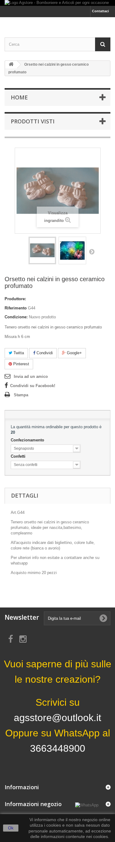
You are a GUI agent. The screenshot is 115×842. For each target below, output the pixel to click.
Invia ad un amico (31, 376)
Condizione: (16, 317)
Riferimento (16, 308)
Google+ (74, 353)
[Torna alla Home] (11, 64)
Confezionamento (28, 440)
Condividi (44, 353)
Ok (10, 827)
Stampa (21, 395)
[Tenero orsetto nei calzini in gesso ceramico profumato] (42, 250)
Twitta (18, 353)
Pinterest (20, 364)
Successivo (92, 251)
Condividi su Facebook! (32, 385)
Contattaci (100, 11)
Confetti (19, 456)
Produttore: (15, 299)
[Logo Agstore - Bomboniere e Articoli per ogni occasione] (57, 3)
